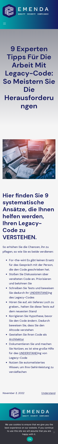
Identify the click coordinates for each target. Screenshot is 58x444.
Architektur (16, 339)
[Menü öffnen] (4, 24)
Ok (29, 439)
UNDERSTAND (39, 293)
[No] (54, 432)
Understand (48, 393)
